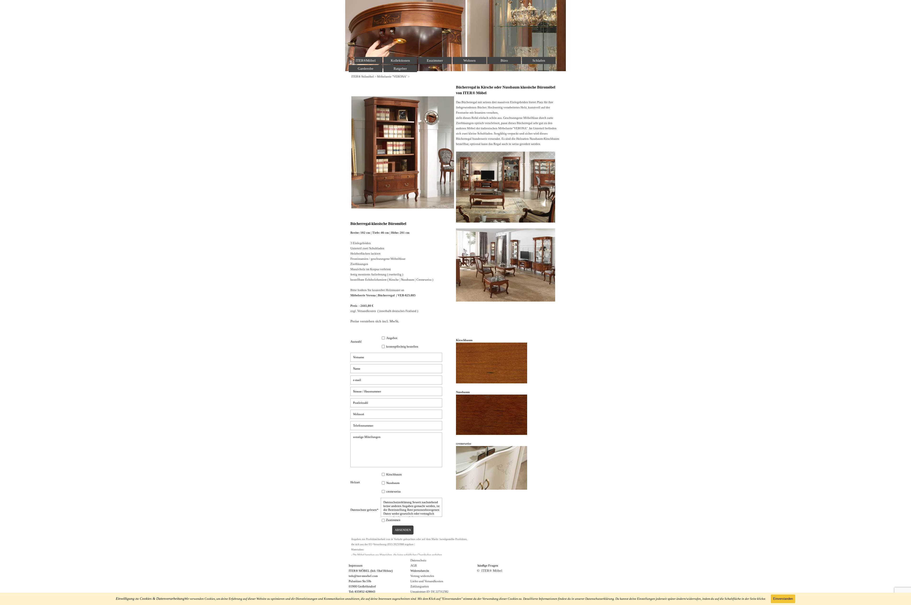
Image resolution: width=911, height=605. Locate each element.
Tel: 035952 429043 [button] (362, 591)
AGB (413, 565)
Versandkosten (366, 311)
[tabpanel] (455, 76)
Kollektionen (400, 60)
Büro (504, 60)
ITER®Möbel (366, 60)
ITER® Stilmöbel (362, 76)
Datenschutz (418, 560)
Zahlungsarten (419, 586)
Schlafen (538, 60)
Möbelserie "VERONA (391, 76)
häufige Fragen (488, 565)
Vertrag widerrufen (422, 576)
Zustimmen (393, 520)
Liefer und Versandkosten (426, 581)
